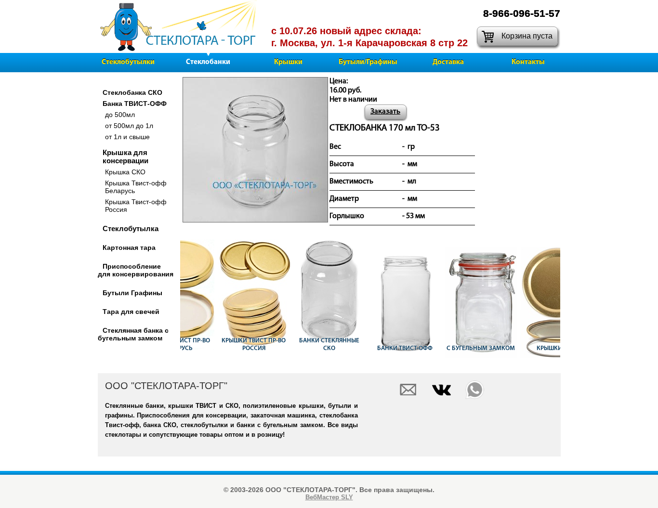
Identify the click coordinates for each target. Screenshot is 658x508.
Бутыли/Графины (368, 62)
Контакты (528, 62)
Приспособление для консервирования (135, 270)
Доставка (448, 62)
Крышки (288, 62)
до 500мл (120, 114)
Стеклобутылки (128, 62)
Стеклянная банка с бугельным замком (133, 334)
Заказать (385, 112)
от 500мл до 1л (129, 126)
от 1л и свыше (127, 137)
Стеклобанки (208, 62)
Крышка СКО (125, 172)
